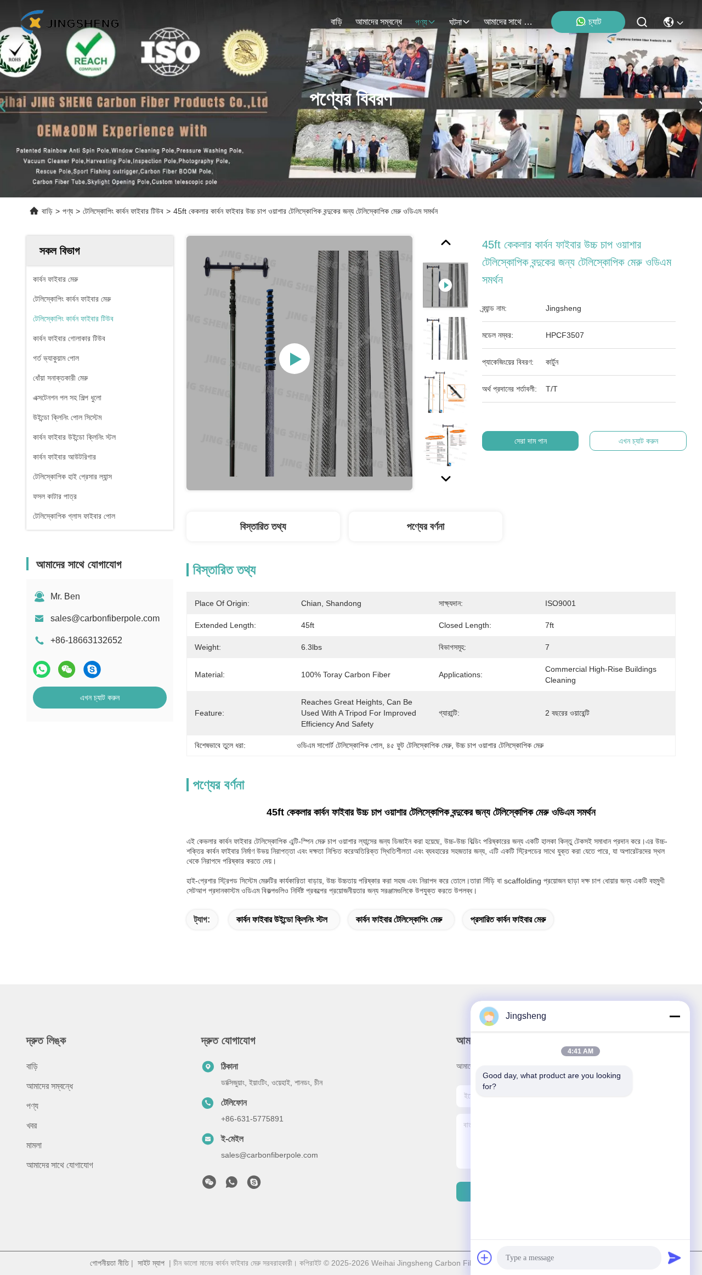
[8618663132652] (231, 1185)
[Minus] (674, 1016)
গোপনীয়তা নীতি (109, 1263)
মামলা (34, 1145)
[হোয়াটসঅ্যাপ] (42, 669)
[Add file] (484, 1257)
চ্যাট (594, 21)
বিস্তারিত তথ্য (263, 526)
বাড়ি (336, 21)
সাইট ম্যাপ (151, 1263)
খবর (31, 1125)
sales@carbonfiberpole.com (105, 618)
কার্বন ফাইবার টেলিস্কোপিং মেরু (399, 919)
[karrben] (254, 1185)
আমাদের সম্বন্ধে (378, 21)
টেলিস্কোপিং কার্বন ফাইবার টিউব (123, 211)
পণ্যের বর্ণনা (425, 526)
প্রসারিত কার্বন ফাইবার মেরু (508, 919)
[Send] (674, 1257)
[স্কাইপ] (92, 669)
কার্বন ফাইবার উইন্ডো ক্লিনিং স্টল (281, 919)
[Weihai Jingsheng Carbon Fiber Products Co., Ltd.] (69, 22)
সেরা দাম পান (530, 441)
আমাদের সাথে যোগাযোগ (510, 21)
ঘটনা (455, 22)
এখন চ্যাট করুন (100, 697)
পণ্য (421, 22)
